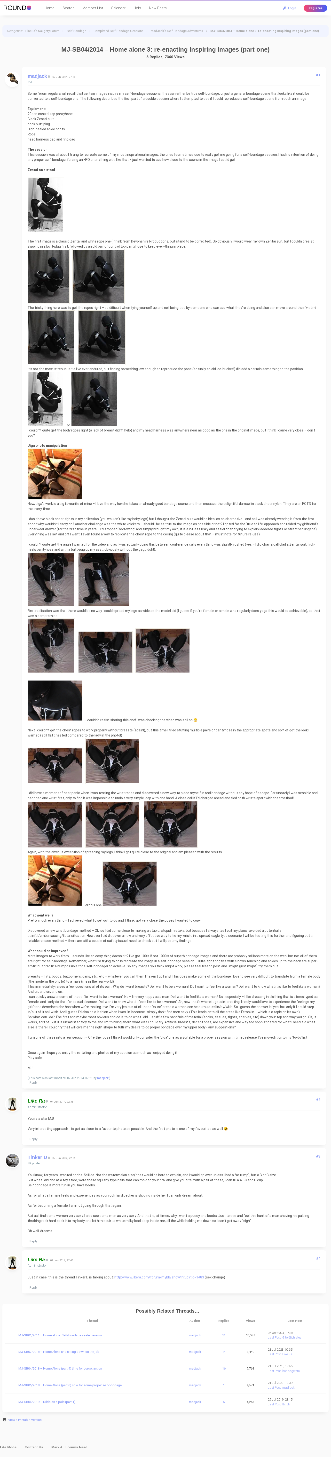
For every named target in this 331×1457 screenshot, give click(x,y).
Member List (92, 8)
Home (50, 8)
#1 (318, 75)
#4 (318, 1259)
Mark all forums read (69, 1447)
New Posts (158, 8)
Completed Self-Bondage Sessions (118, 31)
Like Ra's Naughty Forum (42, 31)
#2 (318, 1100)
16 (224, 1368)
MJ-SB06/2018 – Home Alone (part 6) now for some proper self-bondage (70, 1385)
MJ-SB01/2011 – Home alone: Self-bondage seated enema (60, 1335)
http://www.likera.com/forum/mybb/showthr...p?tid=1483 (159, 1277)
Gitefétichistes (291, 1337)
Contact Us (34, 1447)
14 (224, 1352)
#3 (318, 1156)
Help (137, 8)
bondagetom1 (291, 1371)
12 (224, 1335)
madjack (37, 76)
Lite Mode (8, 1447)
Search (68, 8)
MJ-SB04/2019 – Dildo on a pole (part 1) (46, 1402)
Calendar (118, 8)
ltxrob (286, 1404)
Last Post (274, 1337)
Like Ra (287, 1354)
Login (291, 8)
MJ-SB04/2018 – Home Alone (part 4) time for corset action (60, 1368)
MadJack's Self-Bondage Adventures (177, 31)
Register (315, 8)
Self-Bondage (76, 31)
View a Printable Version (25, 1420)
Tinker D (37, 1157)
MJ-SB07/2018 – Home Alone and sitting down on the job (58, 1352)
